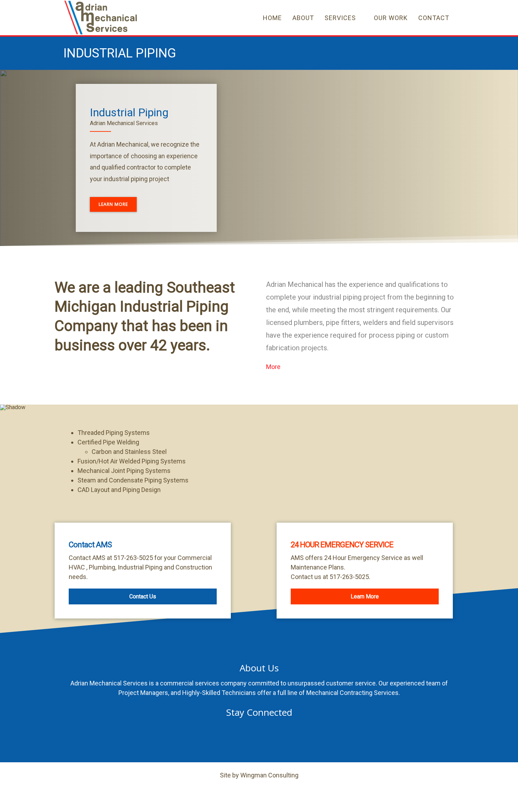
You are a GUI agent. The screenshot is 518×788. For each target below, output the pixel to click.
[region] (259, 158)
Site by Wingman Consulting (259, 775)
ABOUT (303, 17)
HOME (272, 17)
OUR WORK (391, 17)
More (273, 366)
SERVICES (340, 17)
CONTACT (433, 17)
